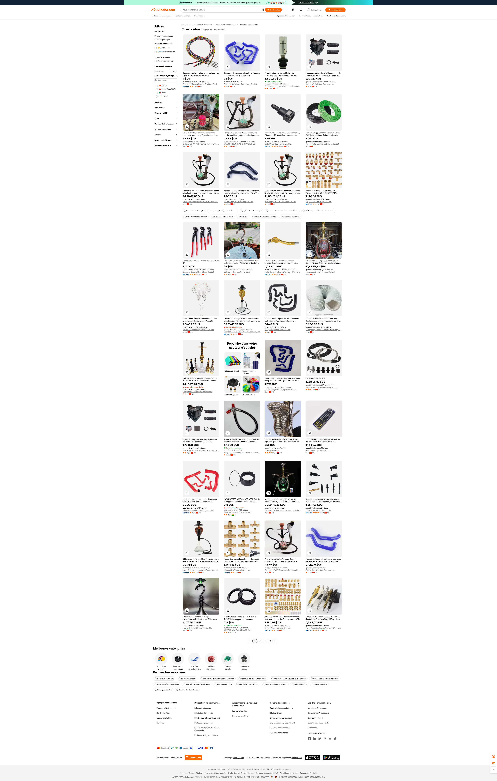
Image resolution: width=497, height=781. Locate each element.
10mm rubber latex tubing (188, 690)
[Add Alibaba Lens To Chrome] (193, 757)
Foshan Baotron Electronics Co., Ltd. (320, 272)
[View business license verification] (272, 777)
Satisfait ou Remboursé (203, 713)
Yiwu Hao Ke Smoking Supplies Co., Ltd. (198, 330)
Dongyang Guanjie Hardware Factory (197, 392)
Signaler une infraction (279, 733)
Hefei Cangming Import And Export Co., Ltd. (282, 272)
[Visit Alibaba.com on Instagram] (324, 738)
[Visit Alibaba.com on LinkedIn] (314, 738)
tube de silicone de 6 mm (248, 684)
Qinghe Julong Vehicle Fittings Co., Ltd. (198, 510)
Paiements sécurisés (202, 708)
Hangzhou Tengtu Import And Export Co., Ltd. (242, 332)
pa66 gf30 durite (300, 684)
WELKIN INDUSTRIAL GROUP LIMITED (239, 144)
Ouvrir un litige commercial (281, 718)
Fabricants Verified (239, 711)
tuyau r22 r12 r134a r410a (223, 216)
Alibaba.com (297, 758)
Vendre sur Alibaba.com (317, 708)
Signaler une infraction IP (280, 728)
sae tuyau (243, 216)
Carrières (160, 723)
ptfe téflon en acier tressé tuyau (198, 684)
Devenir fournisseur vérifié (318, 723)
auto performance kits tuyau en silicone (283, 211)
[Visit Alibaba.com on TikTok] (335, 738)
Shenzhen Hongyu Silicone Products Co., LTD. (201, 84)
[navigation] (166, 333)
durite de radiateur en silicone (276, 684)
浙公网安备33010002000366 (291, 777)
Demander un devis (240, 716)
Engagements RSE (164, 718)
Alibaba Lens (168, 758)
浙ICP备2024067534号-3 (314, 777)
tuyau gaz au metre (164, 690)
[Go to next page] (275, 641)
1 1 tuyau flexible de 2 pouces (265, 216)
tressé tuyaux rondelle (165, 678)
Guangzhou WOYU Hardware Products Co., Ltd (201, 144)
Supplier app (238, 758)
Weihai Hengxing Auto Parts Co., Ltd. (238, 202)
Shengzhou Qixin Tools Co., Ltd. (318, 450)
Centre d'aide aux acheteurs (281, 708)
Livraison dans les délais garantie (207, 718)
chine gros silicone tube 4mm (168, 684)
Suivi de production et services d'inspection (206, 729)
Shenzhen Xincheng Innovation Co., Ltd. (322, 387)
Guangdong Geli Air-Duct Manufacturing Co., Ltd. (324, 330)
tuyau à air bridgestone (291, 216)
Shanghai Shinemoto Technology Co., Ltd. (240, 84)
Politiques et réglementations (206, 735)
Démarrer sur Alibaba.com (318, 713)
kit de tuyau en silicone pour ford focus (320, 211)
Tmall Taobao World (236, 769)
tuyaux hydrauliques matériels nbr (224, 211)
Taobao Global (259, 769)
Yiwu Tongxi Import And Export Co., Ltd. (280, 202)
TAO (268, 769)
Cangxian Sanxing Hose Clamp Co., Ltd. (198, 272)
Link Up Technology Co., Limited (237, 272)
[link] (493, 756)
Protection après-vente (203, 723)
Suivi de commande (316, 718)
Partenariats (312, 728)
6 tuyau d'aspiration (188, 678)
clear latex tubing (320, 684)
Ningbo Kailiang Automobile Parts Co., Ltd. (322, 144)
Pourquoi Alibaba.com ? (166, 708)
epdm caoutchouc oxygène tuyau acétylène (290, 678)
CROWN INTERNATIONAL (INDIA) (237, 512)
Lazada (248, 769)
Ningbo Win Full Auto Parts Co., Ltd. (320, 84)
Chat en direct (276, 713)
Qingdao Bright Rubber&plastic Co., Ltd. (281, 389)
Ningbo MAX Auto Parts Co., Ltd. (277, 330)
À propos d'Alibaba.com (167, 703)
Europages (286, 769)
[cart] (301, 10)
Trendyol (276, 769)
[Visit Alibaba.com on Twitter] (319, 738)
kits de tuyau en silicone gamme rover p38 (218, 678)
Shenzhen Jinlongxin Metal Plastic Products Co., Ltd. (283, 86)
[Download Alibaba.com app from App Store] (312, 757)
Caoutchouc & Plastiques (202, 24)
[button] (262, 9)
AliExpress (211, 769)
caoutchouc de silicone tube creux (326, 678)
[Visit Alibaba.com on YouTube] (330, 738)
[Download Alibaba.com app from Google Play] (331, 757)
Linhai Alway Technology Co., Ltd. (278, 144)
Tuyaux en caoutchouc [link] (248, 24)
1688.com (222, 769)
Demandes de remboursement (282, 723)
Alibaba (185, 24)
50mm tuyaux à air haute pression (253, 678)
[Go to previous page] (249, 641)
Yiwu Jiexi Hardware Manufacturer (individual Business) (201, 202)
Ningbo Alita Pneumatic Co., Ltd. (318, 202)
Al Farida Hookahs (272, 450)
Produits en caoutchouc (226, 24)
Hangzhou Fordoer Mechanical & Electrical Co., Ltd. (242, 452)
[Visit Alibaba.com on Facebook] (309, 738)
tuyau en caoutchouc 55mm (196, 216)
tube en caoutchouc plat (195, 211)
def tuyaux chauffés (224, 684)
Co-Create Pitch (163, 713)
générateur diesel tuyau (253, 211)
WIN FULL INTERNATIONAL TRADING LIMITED (201, 450)
